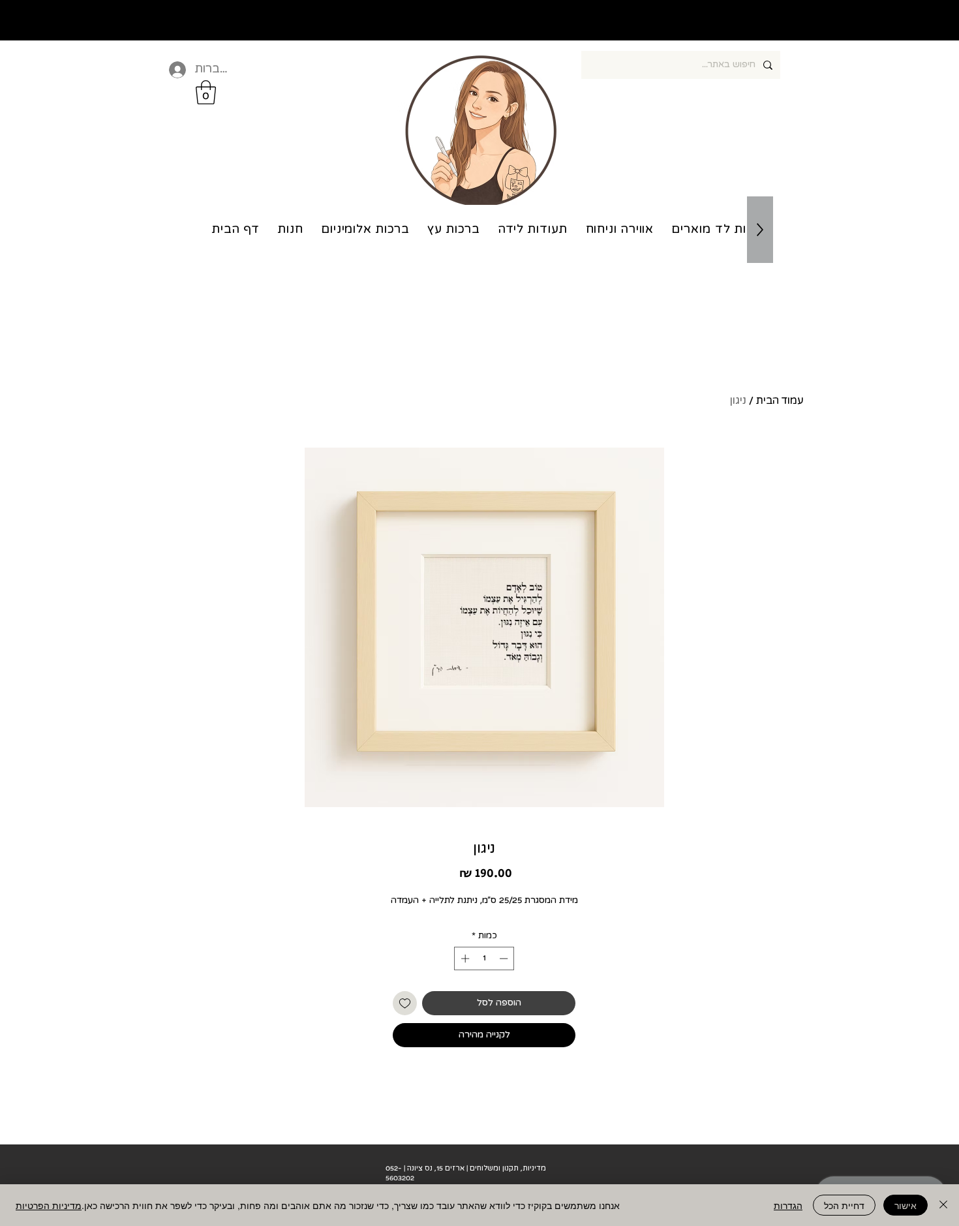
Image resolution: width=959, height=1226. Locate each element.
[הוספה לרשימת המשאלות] (405, 1003)
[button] (206, 92)
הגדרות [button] (788, 1205)
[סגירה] (943, 1205)
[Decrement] (505, 958)
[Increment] (464, 958)
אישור (905, 1205)
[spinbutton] (484, 958)
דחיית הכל (844, 1205)
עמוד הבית (780, 400)
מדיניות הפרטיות (49, 1205)
